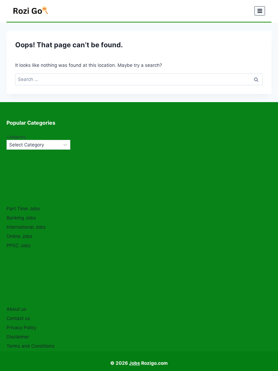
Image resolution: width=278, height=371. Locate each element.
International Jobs (26, 227)
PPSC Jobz (19, 245)
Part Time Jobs (23, 208)
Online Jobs (19, 236)
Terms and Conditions (31, 346)
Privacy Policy (21, 327)
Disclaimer (18, 336)
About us (16, 309)
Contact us (18, 318)
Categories (16, 137)
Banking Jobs (21, 218)
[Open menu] (259, 10)
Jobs (134, 363)
